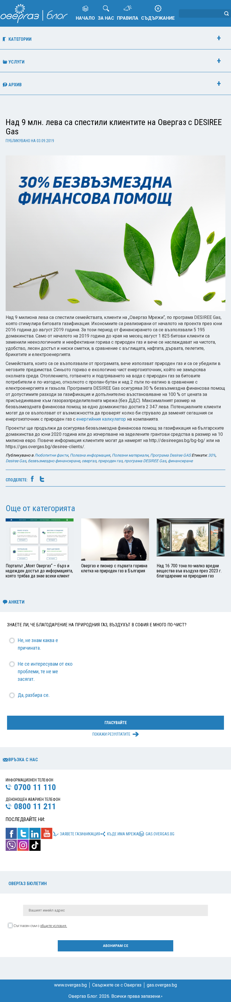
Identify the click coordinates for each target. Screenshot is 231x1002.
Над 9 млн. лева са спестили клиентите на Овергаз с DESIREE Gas (114, 126)
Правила (127, 18)
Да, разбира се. (34, 695)
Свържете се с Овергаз (116, 985)
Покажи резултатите (111, 734)
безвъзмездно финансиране (54, 461)
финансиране (180, 461)
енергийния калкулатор (101, 419)
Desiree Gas (16, 461)
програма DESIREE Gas (145, 461)
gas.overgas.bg (160, 834)
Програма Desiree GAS (170, 455)
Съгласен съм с (40, 926)
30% (212, 455)
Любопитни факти (51, 455)
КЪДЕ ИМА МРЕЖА (123, 834)
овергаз (89, 461)
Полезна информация (90, 455)
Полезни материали (130, 455)
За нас (106, 18)
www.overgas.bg (70, 985)
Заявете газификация (80, 834)
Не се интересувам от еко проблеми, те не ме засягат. (45, 671)
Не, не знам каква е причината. (38, 644)
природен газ (110, 461)
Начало (85, 18)
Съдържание (158, 18)
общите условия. (53, 926)
